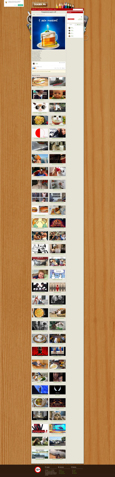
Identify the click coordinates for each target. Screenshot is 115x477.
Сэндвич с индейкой (40, 86)
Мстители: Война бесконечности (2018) (57, 228)
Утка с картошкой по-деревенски (39, 408)
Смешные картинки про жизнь (57, 305)
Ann (71, 32)
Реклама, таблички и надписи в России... (57, 202)
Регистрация (80, 18)
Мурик (37, 63)
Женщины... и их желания (40, 228)
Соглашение (62, 472)
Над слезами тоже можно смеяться (40, 138)
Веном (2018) (57, 395)
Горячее (35, 9)
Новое (40, 9)
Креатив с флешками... (57, 176)
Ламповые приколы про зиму (57, 279)
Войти (71, 19)
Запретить (15, 5)
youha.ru (49, 470)
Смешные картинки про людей (40, 305)
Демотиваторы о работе (57, 356)
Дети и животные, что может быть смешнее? (40, 369)
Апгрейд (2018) (39, 356)
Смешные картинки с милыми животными (57, 125)
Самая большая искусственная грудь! (57, 253)
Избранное (51, 9)
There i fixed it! (40, 151)
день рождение (34, 66)
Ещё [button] (56, 9)
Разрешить (20, 5)
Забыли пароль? (80, 19)
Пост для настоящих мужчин (40, 253)
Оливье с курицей (40, 382)
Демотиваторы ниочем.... (40, 99)
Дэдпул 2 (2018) (40, 433)
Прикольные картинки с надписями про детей (40, 279)
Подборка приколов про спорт (40, 241)
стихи (41, 66)
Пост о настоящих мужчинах (40, 292)
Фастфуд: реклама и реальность (40, 215)
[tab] (71, 25)
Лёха (72, 27)
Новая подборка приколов (40, 459)
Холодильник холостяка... (57, 189)
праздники (38, 66)
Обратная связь (62, 473)
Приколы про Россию (57, 446)
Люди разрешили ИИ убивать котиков (57, 420)
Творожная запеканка (40, 343)
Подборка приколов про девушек (57, 138)
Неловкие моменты (40, 176)
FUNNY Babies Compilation (57, 99)
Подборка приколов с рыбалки (57, 459)
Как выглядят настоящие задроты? (57, 151)
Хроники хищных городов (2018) (57, 164)
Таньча (72, 35)
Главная (34, 14)
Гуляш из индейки (40, 318)
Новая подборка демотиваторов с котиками (40, 420)
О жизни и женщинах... (57, 292)
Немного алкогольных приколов (57, 330)
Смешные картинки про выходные (40, 266)
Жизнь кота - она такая (57, 86)
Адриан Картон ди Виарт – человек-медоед (40, 330)
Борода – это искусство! (40, 189)
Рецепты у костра (57, 112)
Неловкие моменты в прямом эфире (57, 433)
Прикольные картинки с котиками (57, 343)
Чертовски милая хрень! (57, 382)
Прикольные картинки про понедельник (57, 318)
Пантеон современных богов (57, 241)
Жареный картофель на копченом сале (39, 125)
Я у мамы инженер (57, 369)
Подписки (44, 9)
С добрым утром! (40, 202)
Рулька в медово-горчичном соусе (57, 215)
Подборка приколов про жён (57, 266)
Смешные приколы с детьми (40, 446)
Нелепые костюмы (40, 164)
